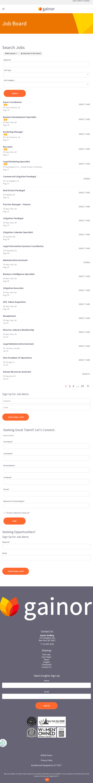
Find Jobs (46, 654)
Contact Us (46, 667)
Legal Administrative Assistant (18, 344)
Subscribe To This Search (32, 53)
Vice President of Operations (17, 358)
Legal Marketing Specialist (16, 161)
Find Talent (46, 657)
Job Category (9, 80)
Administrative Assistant (15, 260)
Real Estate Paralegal (14, 190)
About (46, 659)
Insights (46, 662)
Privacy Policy (46, 760)
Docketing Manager (13, 132)
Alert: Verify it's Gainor (81, 1)
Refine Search (10, 53)
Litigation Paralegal (13, 218)
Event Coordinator (12, 102)
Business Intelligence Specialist (19, 274)
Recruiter (8, 147)
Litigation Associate (13, 288)
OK (47, 779)
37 (82, 386)
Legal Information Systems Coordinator (23, 246)
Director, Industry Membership (18, 330)
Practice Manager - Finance (17, 204)
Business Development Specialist (19, 117)
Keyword (7, 60)
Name (46, 680)
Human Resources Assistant (17, 372)
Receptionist (9, 316)
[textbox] (7, 505)
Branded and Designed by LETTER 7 (46, 765)
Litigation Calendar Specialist (18, 232)
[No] (90, 777)
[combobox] (46, 74)
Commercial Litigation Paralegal (19, 176)
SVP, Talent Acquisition (14, 302)
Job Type (7, 70)
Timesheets (47, 664)
